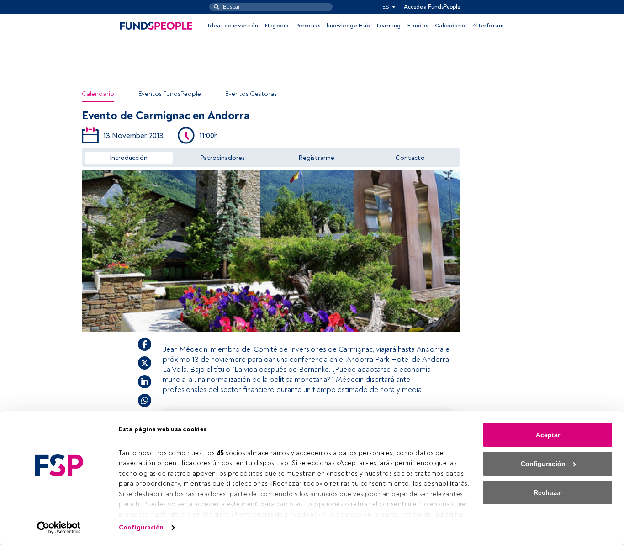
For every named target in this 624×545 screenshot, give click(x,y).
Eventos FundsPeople (169, 94)
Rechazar (548, 492)
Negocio (277, 25)
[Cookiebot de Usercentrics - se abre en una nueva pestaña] (59, 527)
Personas (308, 25)
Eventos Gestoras (251, 94)
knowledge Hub (348, 25)
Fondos (417, 25)
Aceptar (548, 435)
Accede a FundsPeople (432, 7)
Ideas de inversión (233, 25)
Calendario (450, 25)
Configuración (141, 527)
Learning (389, 25)
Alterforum (488, 25)
